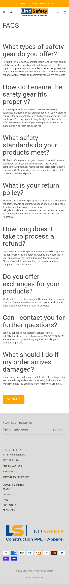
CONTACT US (13, 399)
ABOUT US (8, 494)
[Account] (57, 12)
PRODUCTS (9, 510)
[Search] (11, 12)
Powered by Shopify (44, 571)
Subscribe (58, 430)
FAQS (5, 499)
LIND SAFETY (29, 571)
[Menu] (4, 12)
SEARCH (7, 489)
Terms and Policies (34, 577)
